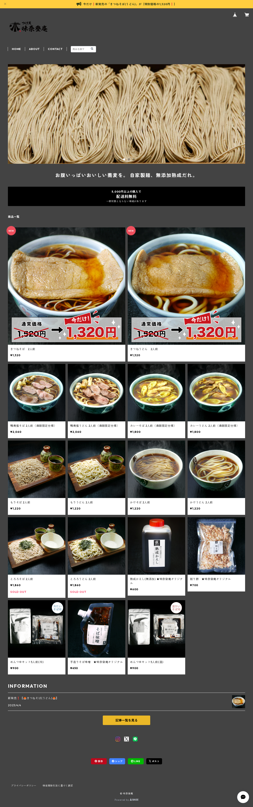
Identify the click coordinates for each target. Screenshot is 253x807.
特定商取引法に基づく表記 (58, 785)
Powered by (122, 799)
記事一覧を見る (126, 720)
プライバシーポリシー (23, 785)
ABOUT (34, 49)
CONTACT (55, 49)
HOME (16, 49)
